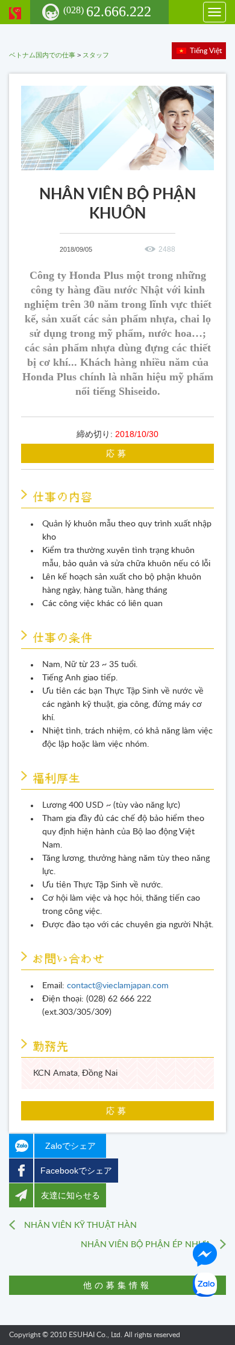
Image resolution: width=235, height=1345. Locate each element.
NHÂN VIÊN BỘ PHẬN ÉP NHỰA (146, 1245)
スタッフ (96, 55)
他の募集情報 (117, 1285)
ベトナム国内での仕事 (42, 55)
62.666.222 (107, 11)
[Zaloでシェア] (21, 1146)
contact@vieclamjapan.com (118, 986)
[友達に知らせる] (21, 1195)
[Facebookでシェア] (21, 1170)
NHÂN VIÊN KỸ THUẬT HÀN (80, 1225)
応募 (117, 453)
